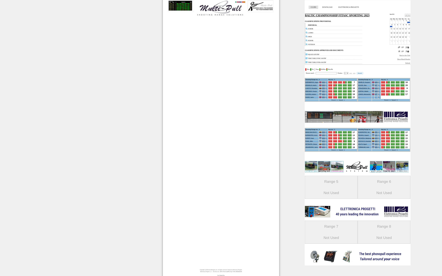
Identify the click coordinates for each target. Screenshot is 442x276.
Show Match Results (403, 59)
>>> (354, 73)
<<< (350, 73)
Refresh (407, 63)
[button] (360, 73)
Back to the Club (405, 55)
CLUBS (313, 7)
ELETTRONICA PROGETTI (348, 7)
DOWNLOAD (327, 7)
